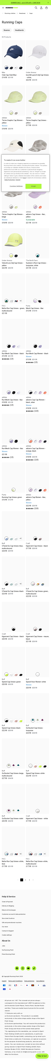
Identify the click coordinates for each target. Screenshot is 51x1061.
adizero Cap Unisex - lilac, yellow (35, 215)
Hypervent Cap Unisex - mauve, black (37, 638)
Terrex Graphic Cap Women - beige (13, 215)
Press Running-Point (8, 954)
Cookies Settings (16, 186)
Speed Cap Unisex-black (11, 728)
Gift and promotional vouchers (11, 922)
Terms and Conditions (15, 981)
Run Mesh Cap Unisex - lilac (12, 400)
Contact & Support (8, 931)
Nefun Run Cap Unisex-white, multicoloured (37, 862)
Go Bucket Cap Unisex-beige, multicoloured (13, 774)
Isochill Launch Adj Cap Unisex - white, (37, 76)
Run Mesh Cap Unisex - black (13, 353)
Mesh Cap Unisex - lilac (35, 308)
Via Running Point (7, 950)
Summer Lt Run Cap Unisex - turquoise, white (36, 264)
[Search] (36, 7)
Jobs (3, 946)
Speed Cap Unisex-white (35, 773)
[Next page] (33, 879)
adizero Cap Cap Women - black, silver (36, 401)
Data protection (29, 981)
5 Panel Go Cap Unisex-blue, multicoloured (12, 547)
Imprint (18, 180)
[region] (25, 173)
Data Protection (10, 180)
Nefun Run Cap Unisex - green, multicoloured (13, 309)
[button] (3, 7)
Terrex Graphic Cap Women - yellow (13, 121)
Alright (33, 186)
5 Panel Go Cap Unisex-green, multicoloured (37, 592)
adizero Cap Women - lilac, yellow (36, 498)
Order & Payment (7, 902)
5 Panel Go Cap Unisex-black (12, 591)
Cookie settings (7, 935)
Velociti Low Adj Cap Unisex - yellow (13, 264)
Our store (5, 926)
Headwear (22, 13)
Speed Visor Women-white (36, 682)
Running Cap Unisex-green (12, 497)
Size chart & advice (8, 918)
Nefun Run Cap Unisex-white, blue (13, 862)
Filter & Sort (42, 1056)
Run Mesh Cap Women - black (37, 353)
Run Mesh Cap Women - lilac (12, 448)
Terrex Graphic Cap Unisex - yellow (36, 121)
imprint (4, 981)
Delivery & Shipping (8, 906)
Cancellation (40, 981)
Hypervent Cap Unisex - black (37, 546)
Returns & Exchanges (9, 910)
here (24, 178)
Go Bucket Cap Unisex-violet (12, 818)
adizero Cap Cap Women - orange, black (36, 450)
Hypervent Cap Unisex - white (37, 818)
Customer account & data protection (14, 914)
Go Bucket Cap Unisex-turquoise (34, 729)
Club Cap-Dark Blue (9, 75)
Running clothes (10, 13)
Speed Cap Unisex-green (11, 682)
